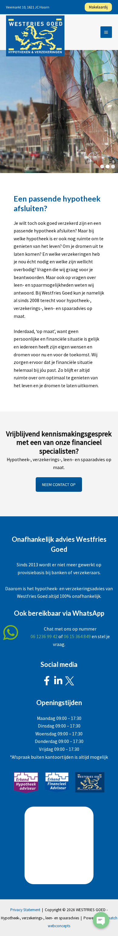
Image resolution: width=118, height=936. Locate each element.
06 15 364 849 (77, 636)
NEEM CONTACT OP (59, 484)
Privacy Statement (25, 909)
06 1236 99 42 (44, 636)
